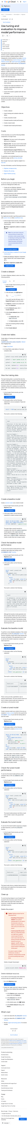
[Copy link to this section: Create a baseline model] (21, 499)
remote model (9, 503)
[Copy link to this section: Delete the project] (14, 909)
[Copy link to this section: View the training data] (19, 375)
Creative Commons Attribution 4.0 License (17, 1040)
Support (3, 1070)
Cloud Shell (10, 346)
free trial (3, 162)
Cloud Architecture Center (7, 1088)
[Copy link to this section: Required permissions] (16, 213)
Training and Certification (6, 1090)
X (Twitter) (3, 1101)
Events (2, 1099)
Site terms (15, 1111)
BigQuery (7, 6)
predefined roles (19, 218)
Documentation (9, 14)
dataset (13, 342)
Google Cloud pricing (5, 1057)
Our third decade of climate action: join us (11, 1115)
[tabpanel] (14, 306)
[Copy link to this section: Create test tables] (16, 335)
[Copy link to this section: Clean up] (9, 894)
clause (6, 714)
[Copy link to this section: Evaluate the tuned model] (22, 822)
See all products (4, 1054)
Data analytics (17, 14)
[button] (14, 213)
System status (4, 1074)
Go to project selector (11, 249)
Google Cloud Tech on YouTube (8, 1106)
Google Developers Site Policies (15, 1043)
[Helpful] (10, 19)
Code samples (4, 1085)
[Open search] (18, 2)
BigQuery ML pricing (9, 171)
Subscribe (23, 1119)
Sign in (24, 1)
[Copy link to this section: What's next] (11, 1012)
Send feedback (6, 22)
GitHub (2, 1081)
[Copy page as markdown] (7, 35)
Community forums (5, 1068)
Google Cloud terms (6, 1113)
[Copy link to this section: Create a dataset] (16, 272)
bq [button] (9, 281)
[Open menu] (2, 1)
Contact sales (4, 1061)
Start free (5, 9)
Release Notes (4, 1072)
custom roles (7, 218)
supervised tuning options (14, 1022)
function (8, 552)
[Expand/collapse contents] (9, 40)
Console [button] (5, 281)
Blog (2, 1096)
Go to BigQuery (11, 289)
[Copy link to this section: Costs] (7, 131)
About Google (4, 1111)
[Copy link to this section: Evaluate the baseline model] (24, 628)
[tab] (4, 281)
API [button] (14, 281)
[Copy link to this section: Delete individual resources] (20, 974)
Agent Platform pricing (9, 173)
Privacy (10, 1111)
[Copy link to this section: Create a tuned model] (19, 708)
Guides (4, 16)
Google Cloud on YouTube (7, 1103)
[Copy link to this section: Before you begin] (16, 179)
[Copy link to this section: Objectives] (11, 107)
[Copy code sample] (25, 354)
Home (2, 14)
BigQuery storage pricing (10, 168)
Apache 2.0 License (22, 1042)
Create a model (10, 713)
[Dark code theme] (23, 354)
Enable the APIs (9, 265)
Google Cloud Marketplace (7, 1059)
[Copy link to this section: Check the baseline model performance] (12, 545)
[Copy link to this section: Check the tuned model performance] (12, 770)
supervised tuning (16, 61)
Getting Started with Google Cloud (8, 1083)
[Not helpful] (12, 19)
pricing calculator (18, 158)
